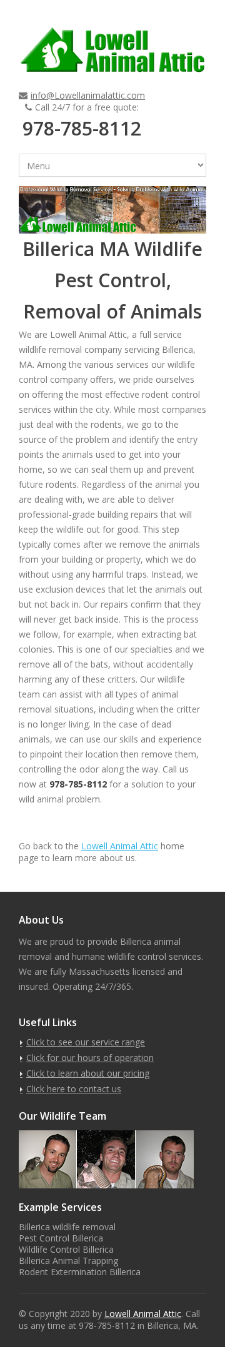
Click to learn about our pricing (87, 1073)
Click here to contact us (73, 1089)
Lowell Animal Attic (119, 846)
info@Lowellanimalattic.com (88, 95)
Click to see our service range (85, 1042)
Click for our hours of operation (90, 1057)
